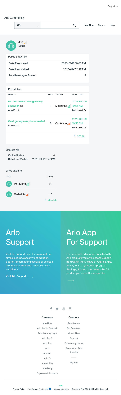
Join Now (89, 25)
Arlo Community (14, 18)
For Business (73, 328)
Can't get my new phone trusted (26, 121)
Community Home (73, 343)
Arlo (47, 348)
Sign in (101, 25)
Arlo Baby (47, 368)
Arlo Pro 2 (13, 110)
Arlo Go (47, 353)
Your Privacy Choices (37, 389)
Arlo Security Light (47, 333)
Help (112, 25)
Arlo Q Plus (47, 363)
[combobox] (59, 25)
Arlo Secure (74, 323)
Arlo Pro (47, 343)
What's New (74, 333)
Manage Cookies (61, 389)
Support (74, 338)
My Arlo (4, 2)
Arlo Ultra (47, 323)
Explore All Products (47, 373)
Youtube (64, 309)
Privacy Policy (19, 389)
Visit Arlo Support (16, 276)
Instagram (70, 309)
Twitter (57, 309)
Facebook (51, 309)
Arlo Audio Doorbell (47, 328)
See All (81, 136)
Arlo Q (47, 358)
